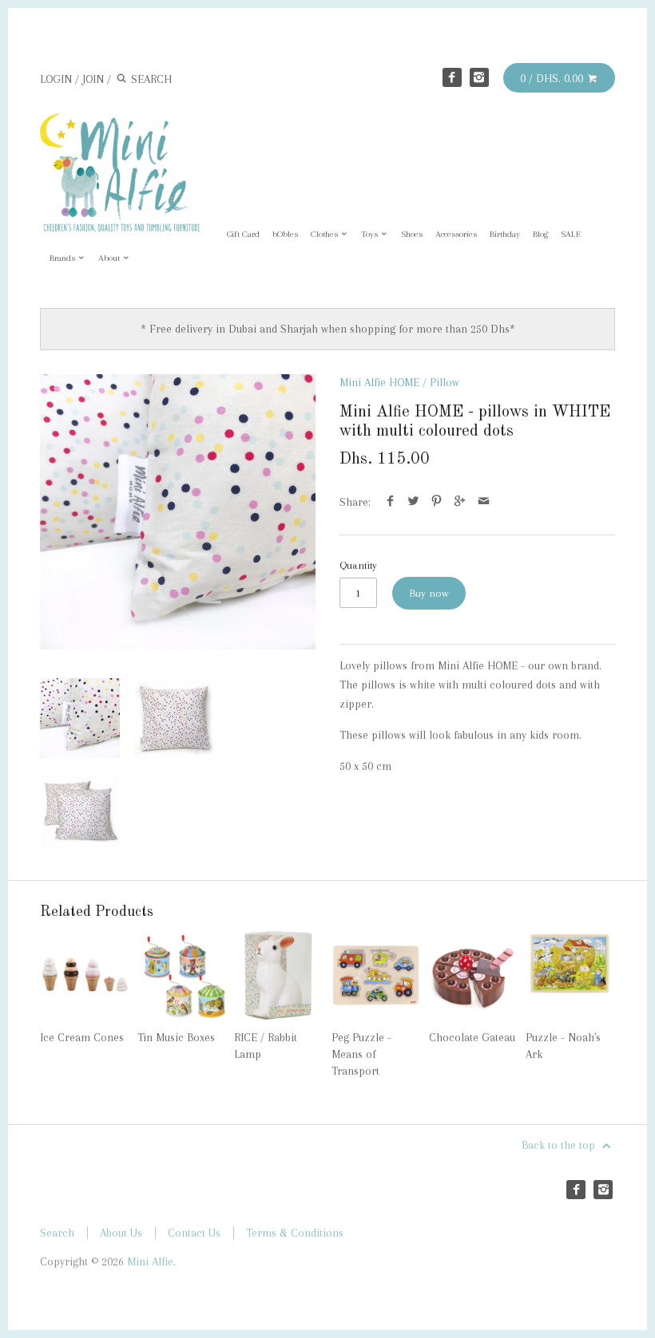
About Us (121, 1232)
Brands (63, 258)
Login (56, 79)
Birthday (505, 234)
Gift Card (243, 234)
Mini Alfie (150, 1261)
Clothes (325, 234)
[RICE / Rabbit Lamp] (278, 975)
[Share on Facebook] (390, 501)
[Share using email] (483, 501)
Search (57, 1232)
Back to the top (560, 1145)
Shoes (412, 234)
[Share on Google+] (459, 501)
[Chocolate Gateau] (473, 975)
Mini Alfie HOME (379, 382)
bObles (285, 234)
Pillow (444, 382)
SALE (571, 234)
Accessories (456, 234)
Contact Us (194, 1232)
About (110, 258)
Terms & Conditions (294, 1232)
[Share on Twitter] (413, 501)
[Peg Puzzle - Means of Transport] (375, 975)
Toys (370, 234)
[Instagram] (479, 77)
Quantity (358, 565)
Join (93, 79)
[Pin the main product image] (436, 501)
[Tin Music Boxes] (181, 975)
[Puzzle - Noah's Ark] (570, 975)
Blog (540, 234)
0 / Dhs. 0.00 (553, 78)
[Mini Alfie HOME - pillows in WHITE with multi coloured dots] (178, 511)
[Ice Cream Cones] (84, 975)
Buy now (429, 593)
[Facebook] (452, 77)
